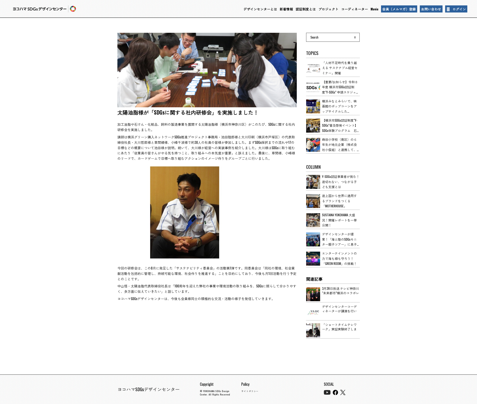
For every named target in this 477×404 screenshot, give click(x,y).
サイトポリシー (249, 391)
